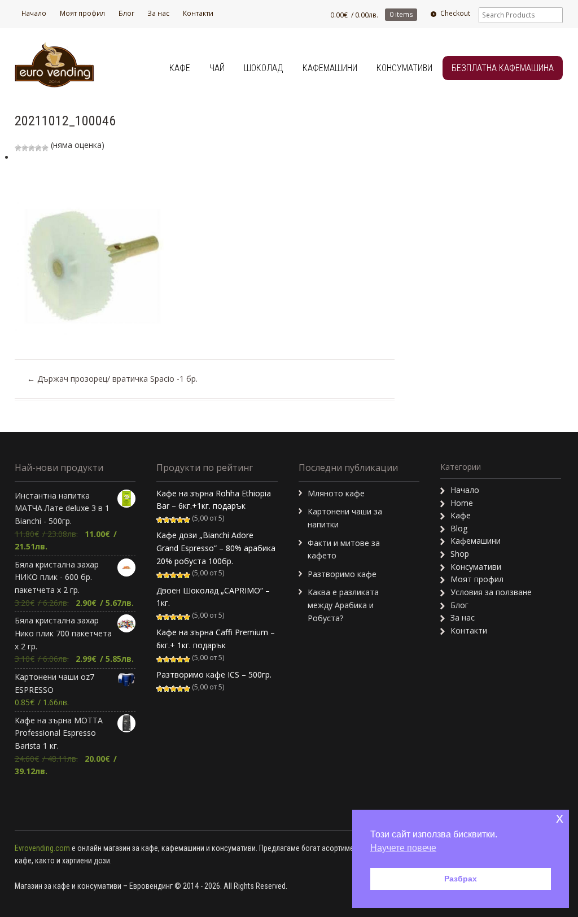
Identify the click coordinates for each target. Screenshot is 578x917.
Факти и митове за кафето (344, 549)
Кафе (179, 68)
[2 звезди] (24, 148)
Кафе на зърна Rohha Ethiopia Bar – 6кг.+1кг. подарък (213, 500)
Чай (217, 68)
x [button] (559, 818)
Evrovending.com (42, 848)
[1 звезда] (18, 148)
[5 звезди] (45, 148)
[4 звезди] (38, 148)
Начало (33, 13)
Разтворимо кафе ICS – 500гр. (214, 674)
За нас (158, 13)
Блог (126, 13)
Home (461, 502)
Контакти (198, 13)
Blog (458, 528)
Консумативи (404, 68)
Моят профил (82, 13)
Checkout (455, 13)
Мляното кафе (336, 493)
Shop (459, 553)
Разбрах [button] (460, 878)
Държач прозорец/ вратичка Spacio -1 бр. (112, 378)
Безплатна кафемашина (503, 68)
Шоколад (263, 68)
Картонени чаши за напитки (345, 518)
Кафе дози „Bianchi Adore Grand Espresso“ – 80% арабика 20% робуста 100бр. (215, 548)
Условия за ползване (491, 592)
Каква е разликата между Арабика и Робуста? (343, 605)
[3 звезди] (31, 148)
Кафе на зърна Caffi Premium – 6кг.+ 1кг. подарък (215, 638)
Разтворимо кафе (342, 574)
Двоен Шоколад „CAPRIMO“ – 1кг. (213, 597)
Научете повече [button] (403, 848)
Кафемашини (330, 68)
